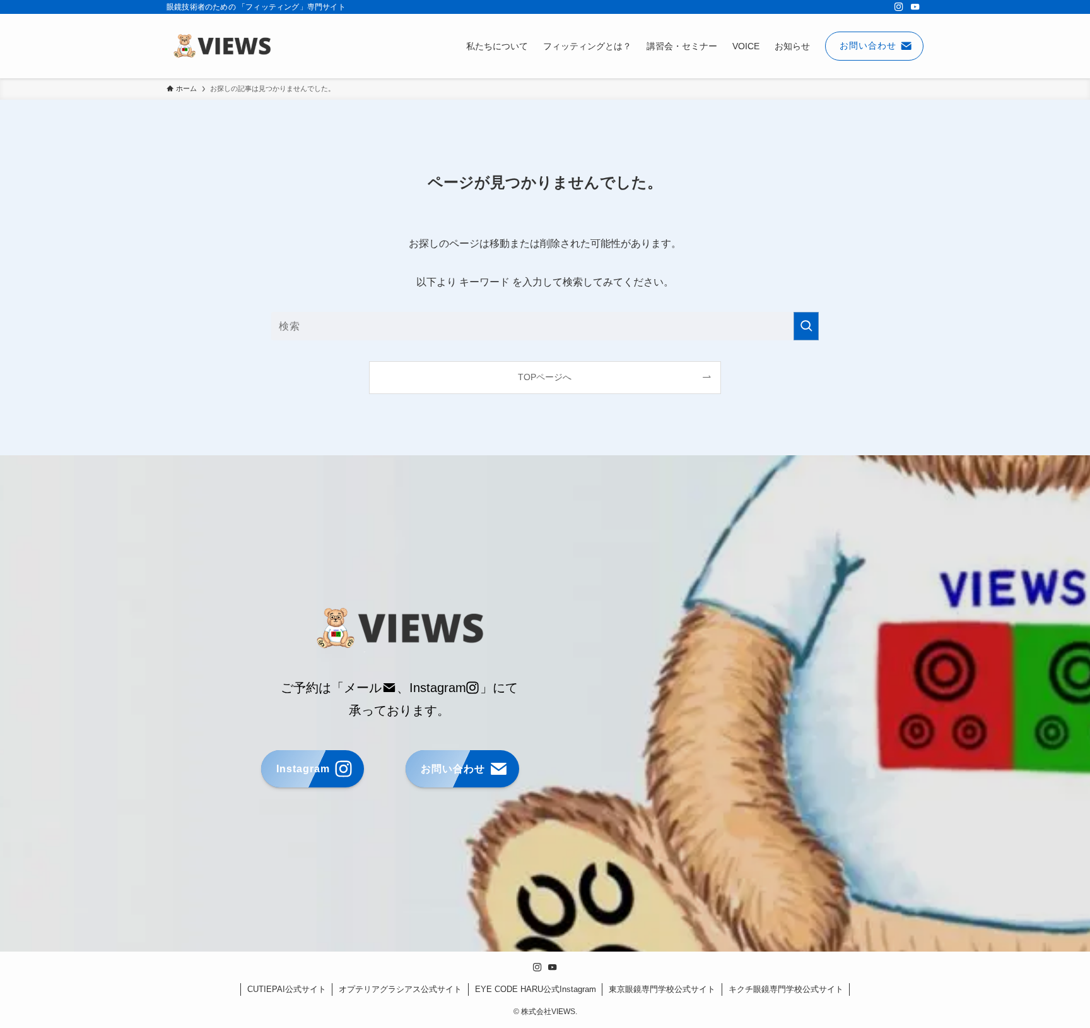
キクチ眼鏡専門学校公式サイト (786, 989)
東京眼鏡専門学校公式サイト (662, 989)
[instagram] (899, 7)
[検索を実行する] (806, 326)
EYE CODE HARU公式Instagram (535, 989)
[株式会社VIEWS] (222, 46)
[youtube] (915, 7)
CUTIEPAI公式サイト (286, 989)
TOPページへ (544, 377)
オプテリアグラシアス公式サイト (400, 989)
